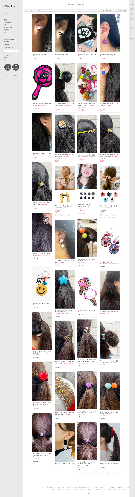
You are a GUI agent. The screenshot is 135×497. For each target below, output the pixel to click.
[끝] (119, 474)
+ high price (117, 10)
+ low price (107, 10)
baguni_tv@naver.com (118, 489)
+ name (125, 10)
